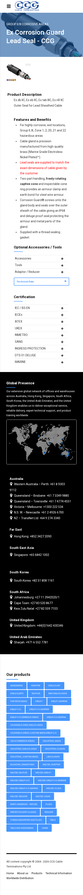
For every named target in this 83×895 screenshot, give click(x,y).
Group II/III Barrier (39, 709)
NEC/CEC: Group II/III (20, 780)
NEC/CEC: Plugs (53, 788)
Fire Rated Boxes (18, 701)
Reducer (48, 812)
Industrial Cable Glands (23, 749)
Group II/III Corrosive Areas (27, 24)
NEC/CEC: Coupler (18, 773)
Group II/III (15, 709)
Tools (53, 820)
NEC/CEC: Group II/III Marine (24, 788)
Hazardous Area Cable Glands (26, 725)
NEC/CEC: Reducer (18, 796)
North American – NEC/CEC (23, 804)
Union (45, 828)
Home (10, 873)
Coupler (36, 693)
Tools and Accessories (21, 828)
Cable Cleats (16, 693)
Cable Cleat (54, 686)
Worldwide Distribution (20, 878)
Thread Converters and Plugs (26, 820)
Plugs (49, 804)
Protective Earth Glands (23, 812)
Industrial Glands (55, 749)
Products (36, 873)
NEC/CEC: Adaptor (51, 765)
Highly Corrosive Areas (22, 741)
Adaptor (35, 686)
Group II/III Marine (56, 717)
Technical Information (59, 873)
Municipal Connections (22, 765)
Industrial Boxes (52, 741)
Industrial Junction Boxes (24, 757)
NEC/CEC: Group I (43, 773)
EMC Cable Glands (57, 693)
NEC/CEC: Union (43, 796)
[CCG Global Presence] (41, 442)
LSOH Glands (53, 757)
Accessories (16, 686)
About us (22, 873)
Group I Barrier (59, 701)
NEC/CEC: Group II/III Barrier (52, 780)
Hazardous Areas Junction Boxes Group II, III (33, 733)
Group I (39, 701)
